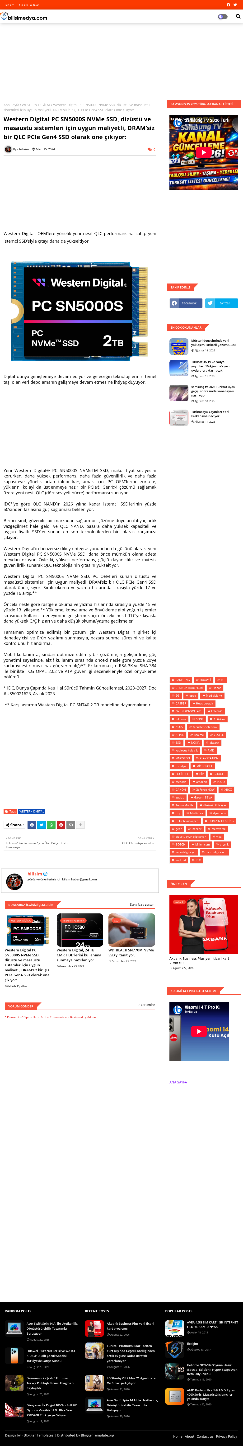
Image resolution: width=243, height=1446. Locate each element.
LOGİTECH (182, 774)
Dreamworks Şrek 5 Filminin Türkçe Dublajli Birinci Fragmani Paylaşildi (50, 1383)
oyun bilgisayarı (216, 852)
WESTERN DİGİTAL (36, 105)
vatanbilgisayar (186, 852)
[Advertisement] (121, 61)
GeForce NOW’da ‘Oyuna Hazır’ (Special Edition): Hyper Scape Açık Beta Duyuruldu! (212, 1369)
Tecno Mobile (184, 805)
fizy (178, 813)
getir (179, 829)
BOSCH (180, 844)
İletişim (192, 1344)
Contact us (205, 1436)
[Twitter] (41, 825)
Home (177, 1436)
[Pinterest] (61, 825)
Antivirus (219, 719)
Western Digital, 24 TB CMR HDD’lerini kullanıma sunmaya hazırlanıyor (79, 955)
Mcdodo (181, 782)
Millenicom (202, 844)
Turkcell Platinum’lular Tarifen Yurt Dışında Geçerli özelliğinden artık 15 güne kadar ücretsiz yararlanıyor (131, 1353)
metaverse (218, 829)
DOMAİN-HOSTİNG (221, 821)
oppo (192, 696)
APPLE (180, 735)
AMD (211, 750)
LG (222, 680)
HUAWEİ (205, 680)
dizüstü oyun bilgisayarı (191, 837)
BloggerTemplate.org (97, 1435)
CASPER (181, 703)
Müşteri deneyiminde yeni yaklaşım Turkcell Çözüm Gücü (213, 342)
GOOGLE (219, 774)
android (181, 860)
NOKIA (195, 743)
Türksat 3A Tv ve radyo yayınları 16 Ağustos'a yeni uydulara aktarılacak (210, 366)
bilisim (35, 874)
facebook (189, 303)
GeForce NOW (205, 790)
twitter (225, 303)
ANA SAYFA (178, 1082)
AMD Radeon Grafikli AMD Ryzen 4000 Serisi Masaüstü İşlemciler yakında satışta (211, 1394)
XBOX (228, 790)
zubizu (180, 797)
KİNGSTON (183, 758)
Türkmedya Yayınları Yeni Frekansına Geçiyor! (210, 414)
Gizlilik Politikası (29, 5)
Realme (199, 735)
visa (219, 837)
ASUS (179, 727)
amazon (201, 782)
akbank (214, 743)
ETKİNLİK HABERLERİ (189, 688)
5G (177, 696)
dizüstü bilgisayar (214, 805)
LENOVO (216, 711)
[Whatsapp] (51, 825)
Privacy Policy (226, 1436)
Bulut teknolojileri (187, 821)
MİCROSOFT (204, 766)
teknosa (181, 719)
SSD (178, 743)
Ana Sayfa (11, 105)
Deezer (196, 829)
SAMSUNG (183, 680)
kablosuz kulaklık (187, 750)
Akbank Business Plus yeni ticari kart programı (199, 961)
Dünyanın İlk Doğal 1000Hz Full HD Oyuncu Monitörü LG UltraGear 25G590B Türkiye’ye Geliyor (52, 1410)
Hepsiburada (204, 703)
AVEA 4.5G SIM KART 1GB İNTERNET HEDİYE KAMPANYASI (212, 1324)
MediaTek (196, 813)
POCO (221, 782)
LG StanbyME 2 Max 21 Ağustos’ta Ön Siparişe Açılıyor (131, 1380)
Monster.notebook (205, 727)
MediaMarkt (214, 696)
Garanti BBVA (203, 797)
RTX (198, 860)
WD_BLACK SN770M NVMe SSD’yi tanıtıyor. (131, 952)
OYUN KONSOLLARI (188, 711)
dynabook (219, 813)
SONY (200, 719)
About (189, 1436)
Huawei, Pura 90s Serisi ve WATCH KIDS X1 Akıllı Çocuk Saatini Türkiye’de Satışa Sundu (51, 1356)
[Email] (70, 825)
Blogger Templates (38, 1435)
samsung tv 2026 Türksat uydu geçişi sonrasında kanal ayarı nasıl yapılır (213, 391)
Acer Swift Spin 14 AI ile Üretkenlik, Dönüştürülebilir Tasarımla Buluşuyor (52, 1328)
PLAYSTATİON (209, 758)
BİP (201, 774)
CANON (181, 790)
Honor (217, 688)
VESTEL (219, 735)
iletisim (10, 5)
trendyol (181, 766)
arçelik (224, 844)
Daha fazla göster (142, 905)
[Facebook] (32, 825)
